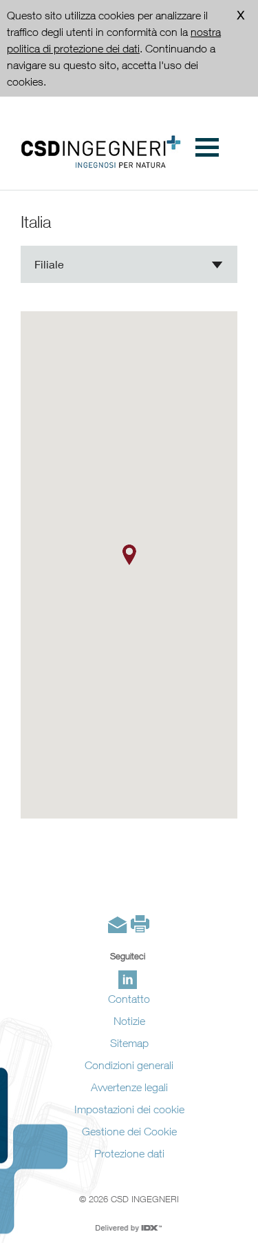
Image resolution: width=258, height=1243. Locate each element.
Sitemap (129, 1043)
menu (205, 146)
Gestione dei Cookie (129, 1131)
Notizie (129, 1021)
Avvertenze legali (129, 1087)
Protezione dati (129, 1153)
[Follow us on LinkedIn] (127, 979)
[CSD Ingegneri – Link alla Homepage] (101, 151)
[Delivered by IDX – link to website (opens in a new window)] (129, 1228)
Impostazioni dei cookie (129, 1109)
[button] (129, 555)
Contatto (129, 998)
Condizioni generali (129, 1065)
